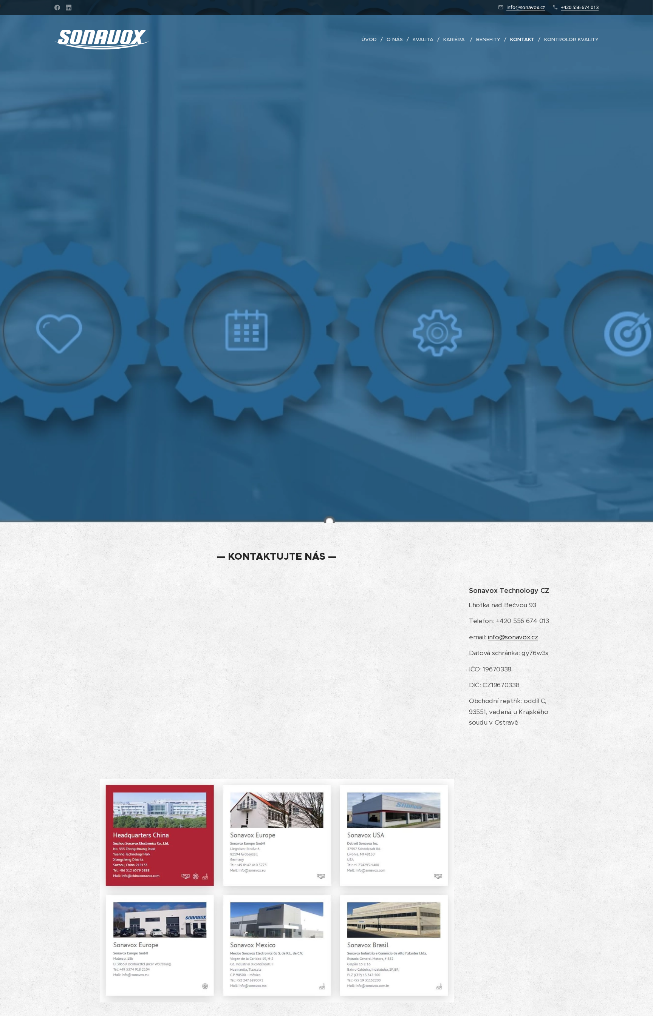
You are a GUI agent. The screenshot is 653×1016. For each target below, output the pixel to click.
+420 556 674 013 (580, 7)
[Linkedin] (68, 7)
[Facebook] (57, 7)
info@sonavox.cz (525, 7)
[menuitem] (371, 39)
